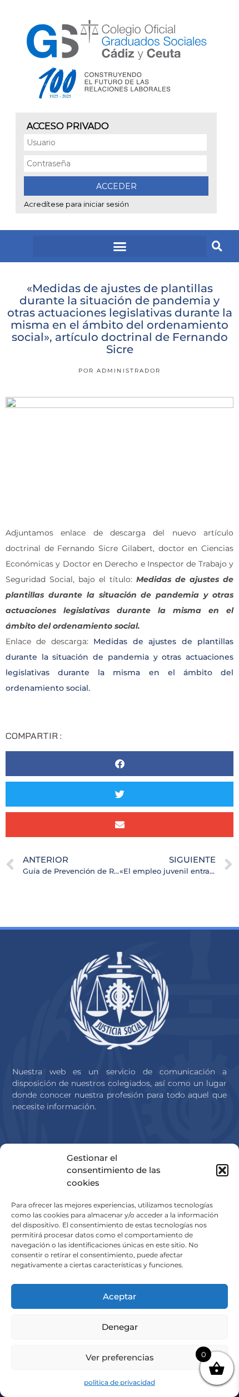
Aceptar (119, 1296)
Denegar (120, 1327)
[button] (222, 1170)
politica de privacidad (119, 1382)
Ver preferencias (120, 1357)
